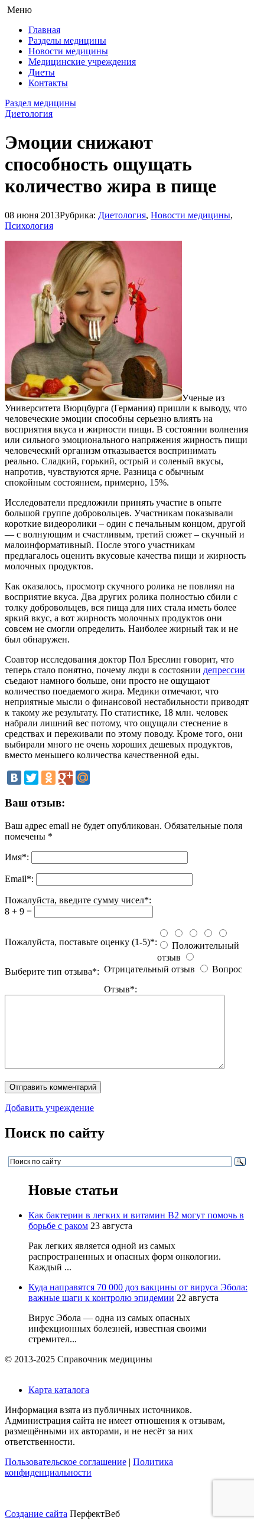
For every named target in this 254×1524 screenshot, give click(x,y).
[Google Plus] (65, 778)
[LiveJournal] (100, 778)
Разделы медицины (67, 40)
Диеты (41, 72)
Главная (44, 30)
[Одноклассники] (48, 778)
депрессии (224, 670)
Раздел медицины (40, 103)
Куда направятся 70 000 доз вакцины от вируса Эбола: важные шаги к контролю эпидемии (138, 1292)
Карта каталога (58, 1390)
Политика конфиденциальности (89, 1467)
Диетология (29, 114)
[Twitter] (31, 778)
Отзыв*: (120, 989)
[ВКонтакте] (14, 778)
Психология (29, 226)
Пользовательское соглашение (65, 1462)
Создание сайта (36, 1514)
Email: (19, 879)
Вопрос (227, 969)
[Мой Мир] (83, 778)
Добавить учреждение (49, 1108)
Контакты (48, 83)
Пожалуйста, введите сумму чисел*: (78, 900)
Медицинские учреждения (82, 62)
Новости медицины (68, 51)
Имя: (17, 857)
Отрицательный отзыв (149, 969)
